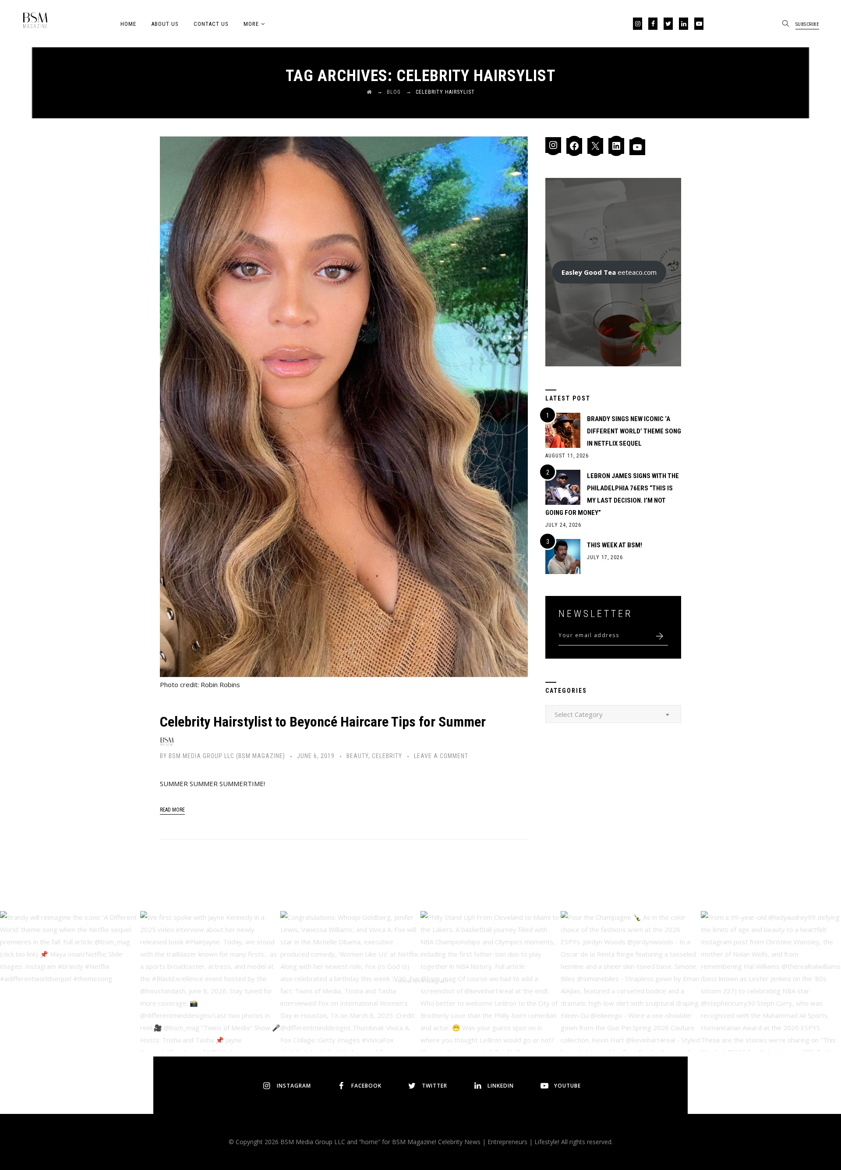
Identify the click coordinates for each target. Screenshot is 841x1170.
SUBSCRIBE (807, 24)
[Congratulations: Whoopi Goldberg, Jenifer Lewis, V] (350, 981)
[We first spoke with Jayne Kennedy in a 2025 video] (210, 981)
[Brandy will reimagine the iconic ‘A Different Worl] (70, 981)
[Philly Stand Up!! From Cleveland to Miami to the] (490, 981)
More (251, 24)
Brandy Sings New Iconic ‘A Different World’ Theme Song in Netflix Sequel (634, 431)
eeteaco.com (609, 272)
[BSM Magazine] (35, 22)
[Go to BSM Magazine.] (369, 92)
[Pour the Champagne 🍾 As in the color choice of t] (631, 981)
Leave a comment (441, 755)
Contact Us (211, 24)
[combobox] (613, 714)
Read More (172, 810)
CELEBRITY (387, 755)
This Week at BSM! (614, 545)
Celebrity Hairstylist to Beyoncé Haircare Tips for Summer (323, 721)
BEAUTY (357, 755)
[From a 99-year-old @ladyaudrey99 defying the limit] (771, 981)
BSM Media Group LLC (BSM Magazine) (227, 755)
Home (128, 24)
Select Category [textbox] (579, 714)
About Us (165, 24)
